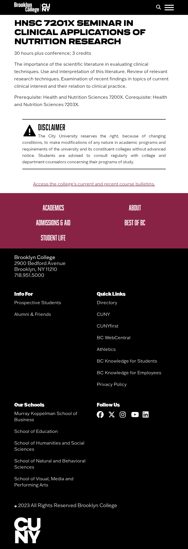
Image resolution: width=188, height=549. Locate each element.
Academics (53, 207)
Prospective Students (37, 302)
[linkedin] (146, 414)
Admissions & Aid (53, 222)
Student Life (53, 237)
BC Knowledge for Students (127, 361)
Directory (107, 302)
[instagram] (123, 414)
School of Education (36, 431)
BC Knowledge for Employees (129, 372)
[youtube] (134, 414)
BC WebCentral (113, 337)
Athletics (106, 349)
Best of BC (134, 222)
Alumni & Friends (32, 314)
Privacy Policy (112, 384)
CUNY (103, 314)
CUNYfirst (107, 326)
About (135, 207)
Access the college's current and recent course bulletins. (94, 184)
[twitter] (111, 414)
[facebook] (100, 414)
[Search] (158, 8)
